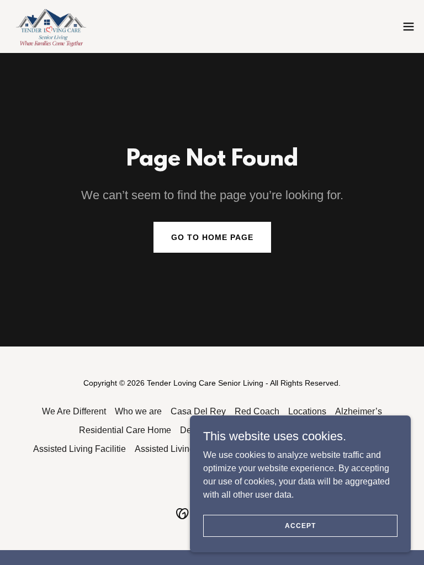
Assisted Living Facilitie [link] (79, 449)
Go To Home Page (212, 237)
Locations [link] (307, 411)
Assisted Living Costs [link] (177, 449)
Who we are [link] (138, 411)
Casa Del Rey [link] (198, 411)
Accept (300, 525)
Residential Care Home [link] (125, 430)
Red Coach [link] (257, 411)
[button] (409, 26)
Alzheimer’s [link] (358, 411)
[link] (52, 26)
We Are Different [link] (74, 411)
